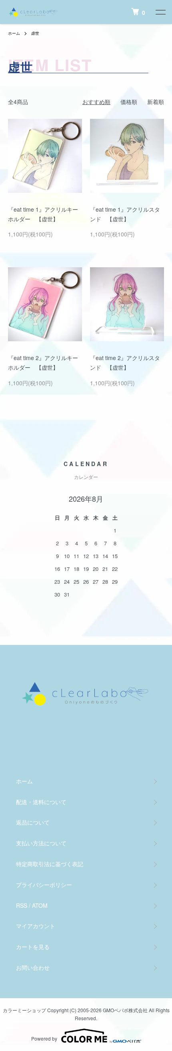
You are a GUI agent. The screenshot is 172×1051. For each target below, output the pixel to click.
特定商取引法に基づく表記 (49, 864)
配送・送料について (41, 802)
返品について (33, 822)
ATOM (40, 905)
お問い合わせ (33, 967)
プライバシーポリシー (44, 885)
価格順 (128, 102)
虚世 (35, 33)
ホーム (14, 33)
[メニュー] (160, 12)
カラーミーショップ (24, 1010)
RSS (21, 905)
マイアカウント (35, 926)
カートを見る (33, 947)
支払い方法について (41, 843)
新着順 (155, 102)
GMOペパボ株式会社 (125, 1010)
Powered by (44, 1038)
